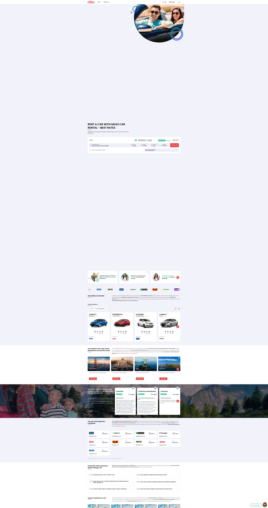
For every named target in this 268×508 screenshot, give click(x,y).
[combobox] (110, 145)
